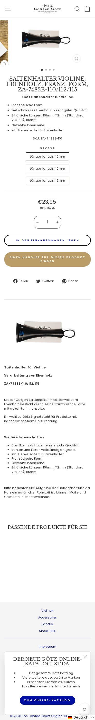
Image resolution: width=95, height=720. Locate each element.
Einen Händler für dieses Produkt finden (48, 259)
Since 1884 (47, 631)
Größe (47, 148)
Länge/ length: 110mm (47, 156)
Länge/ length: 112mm (47, 168)
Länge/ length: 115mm (47, 180)
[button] (81, 717)
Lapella (47, 624)
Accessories (47, 617)
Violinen (47, 611)
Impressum (48, 647)
